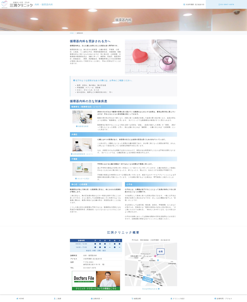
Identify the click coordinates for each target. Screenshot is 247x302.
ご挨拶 (58, 298)
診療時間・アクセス (224, 298)
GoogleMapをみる (150, 289)
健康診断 (137, 298)
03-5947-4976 (227, 4)
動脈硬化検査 (83, 126)
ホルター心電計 (83, 178)
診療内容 (97, 298)
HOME (21, 298)
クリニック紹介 (178, 298)
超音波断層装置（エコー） (83, 154)
